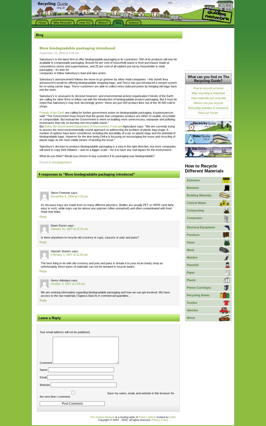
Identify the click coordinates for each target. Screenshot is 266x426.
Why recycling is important (208, 93)
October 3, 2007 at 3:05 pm (68, 283)
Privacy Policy (160, 419)
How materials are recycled (208, 98)
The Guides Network (102, 417)
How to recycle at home (208, 88)
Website (45, 384)
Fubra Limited (147, 417)
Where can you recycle (208, 103)
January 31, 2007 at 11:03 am (69, 228)
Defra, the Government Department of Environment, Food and (83, 126)
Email (43, 377)
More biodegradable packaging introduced (77, 48)
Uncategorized (61, 162)
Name (43, 369)
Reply (43, 216)
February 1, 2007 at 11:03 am (69, 254)
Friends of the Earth (51, 112)
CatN (172, 417)
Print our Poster (208, 112)
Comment (46, 362)
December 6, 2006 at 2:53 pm (69, 196)
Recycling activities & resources (208, 107)
